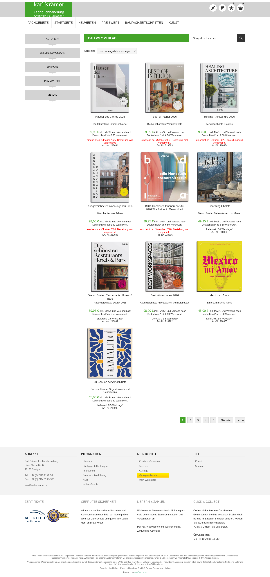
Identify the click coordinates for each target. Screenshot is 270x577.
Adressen (144, 466)
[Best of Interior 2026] (164, 87)
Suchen (241, 38)
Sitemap (199, 466)
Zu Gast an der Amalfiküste (110, 381)
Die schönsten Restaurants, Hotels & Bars (110, 297)
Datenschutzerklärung (94, 475)
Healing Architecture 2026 (219, 116)
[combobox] (214, 38)
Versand (121, 132)
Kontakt (199, 461)
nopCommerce (141, 572)
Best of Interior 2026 (165, 116)
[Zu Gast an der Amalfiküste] (110, 352)
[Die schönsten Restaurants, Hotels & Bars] (110, 266)
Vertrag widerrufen (148, 475)
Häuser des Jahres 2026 (110, 116)
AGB (85, 479)
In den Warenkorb (105, 66)
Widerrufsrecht (90, 484)
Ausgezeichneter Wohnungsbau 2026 (110, 206)
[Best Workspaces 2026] (164, 266)
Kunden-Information (149, 461)
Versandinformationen (143, 558)
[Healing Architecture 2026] (219, 87)
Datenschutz (97, 518)
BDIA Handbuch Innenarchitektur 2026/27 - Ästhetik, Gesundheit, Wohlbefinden (164, 209)
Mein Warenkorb (147, 479)
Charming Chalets (219, 206)
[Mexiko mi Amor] (219, 266)
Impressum (89, 470)
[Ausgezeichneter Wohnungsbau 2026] (110, 177)
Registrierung (213, 8)
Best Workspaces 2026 (165, 295)
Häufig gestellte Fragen (95, 466)
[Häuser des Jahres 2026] (110, 87)
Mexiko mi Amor (219, 295)
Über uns (87, 461)
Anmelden (222, 8)
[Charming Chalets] (219, 177)
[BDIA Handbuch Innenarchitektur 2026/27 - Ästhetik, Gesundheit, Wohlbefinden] (164, 177)
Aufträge (143, 470)
